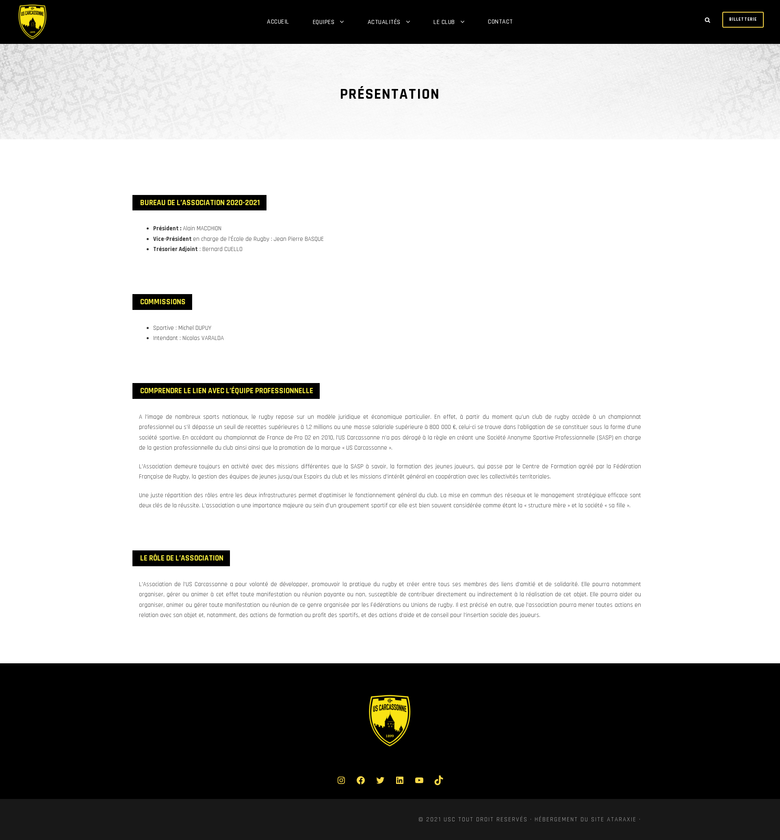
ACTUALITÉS (384, 22)
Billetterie (743, 19)
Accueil (278, 21)
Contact (500, 21)
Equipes (324, 22)
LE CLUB (444, 22)
